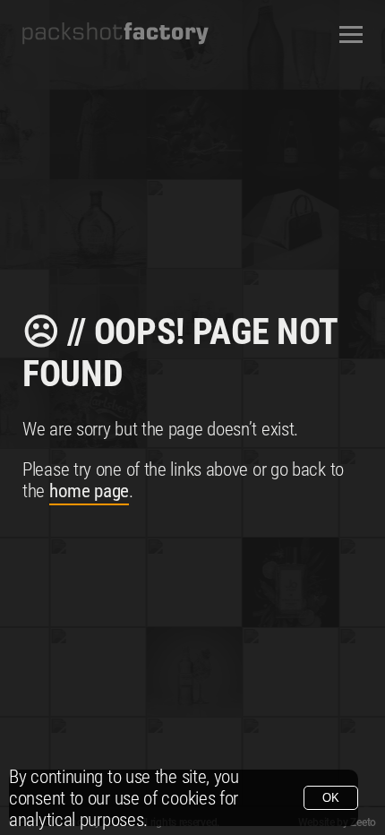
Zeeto (363, 822)
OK (330, 798)
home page (89, 491)
